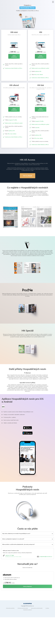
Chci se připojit (27, 176)
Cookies (47, 608)
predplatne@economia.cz (45, 556)
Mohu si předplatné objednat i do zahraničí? (13, 539)
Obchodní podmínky (10, 608)
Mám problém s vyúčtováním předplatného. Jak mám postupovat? (18, 544)
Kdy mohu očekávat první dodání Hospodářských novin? (16, 533)
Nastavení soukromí (27, 609)
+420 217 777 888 (9, 555)
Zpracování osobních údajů (36, 608)
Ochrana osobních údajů (23, 608)
